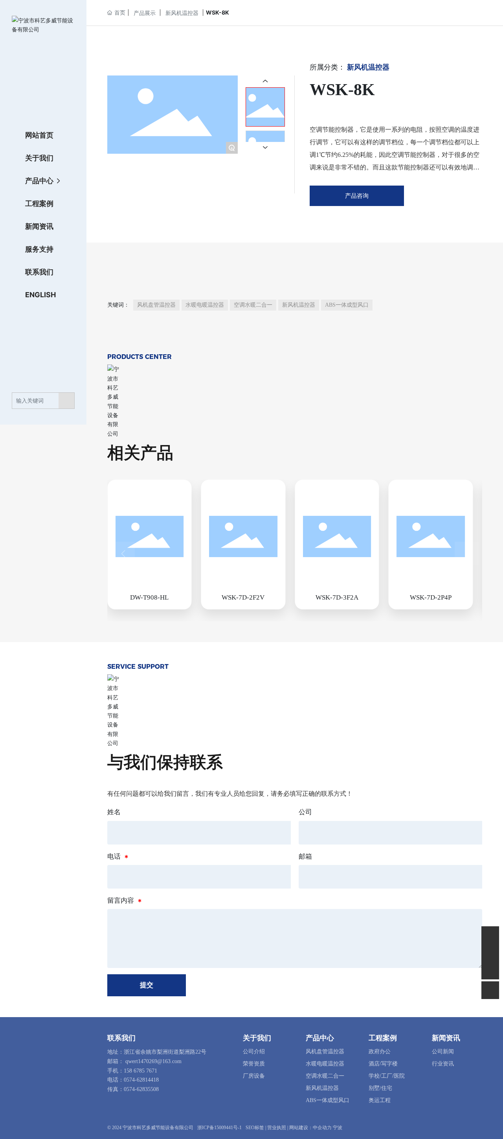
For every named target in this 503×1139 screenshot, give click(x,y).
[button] (123, 553)
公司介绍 (254, 1051)
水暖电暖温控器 (325, 1064)
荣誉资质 (254, 1064)
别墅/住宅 (380, 1088)
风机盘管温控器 (325, 1051)
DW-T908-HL (149, 597)
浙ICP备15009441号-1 (219, 1127)
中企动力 (322, 1127)
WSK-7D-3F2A (337, 597)
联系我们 (121, 1038)
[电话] (490, 953)
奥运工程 (380, 1100)
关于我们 (257, 1038)
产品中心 (320, 1038)
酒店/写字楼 (383, 1064)
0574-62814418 (141, 1080)
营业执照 (276, 1127)
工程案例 (383, 1038)
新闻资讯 (446, 1038)
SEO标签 (255, 1127)
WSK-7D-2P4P (431, 597)
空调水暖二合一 (325, 1076)
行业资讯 (443, 1064)
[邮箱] (490, 935)
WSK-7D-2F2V (243, 597)
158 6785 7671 (140, 1071)
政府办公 (380, 1051)
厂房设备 (254, 1076)
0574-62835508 (141, 1089)
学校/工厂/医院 (387, 1076)
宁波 (337, 1127)
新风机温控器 (181, 12)
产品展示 (145, 12)
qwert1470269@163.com (153, 1061)
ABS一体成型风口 (327, 1100)
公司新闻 (443, 1051)
